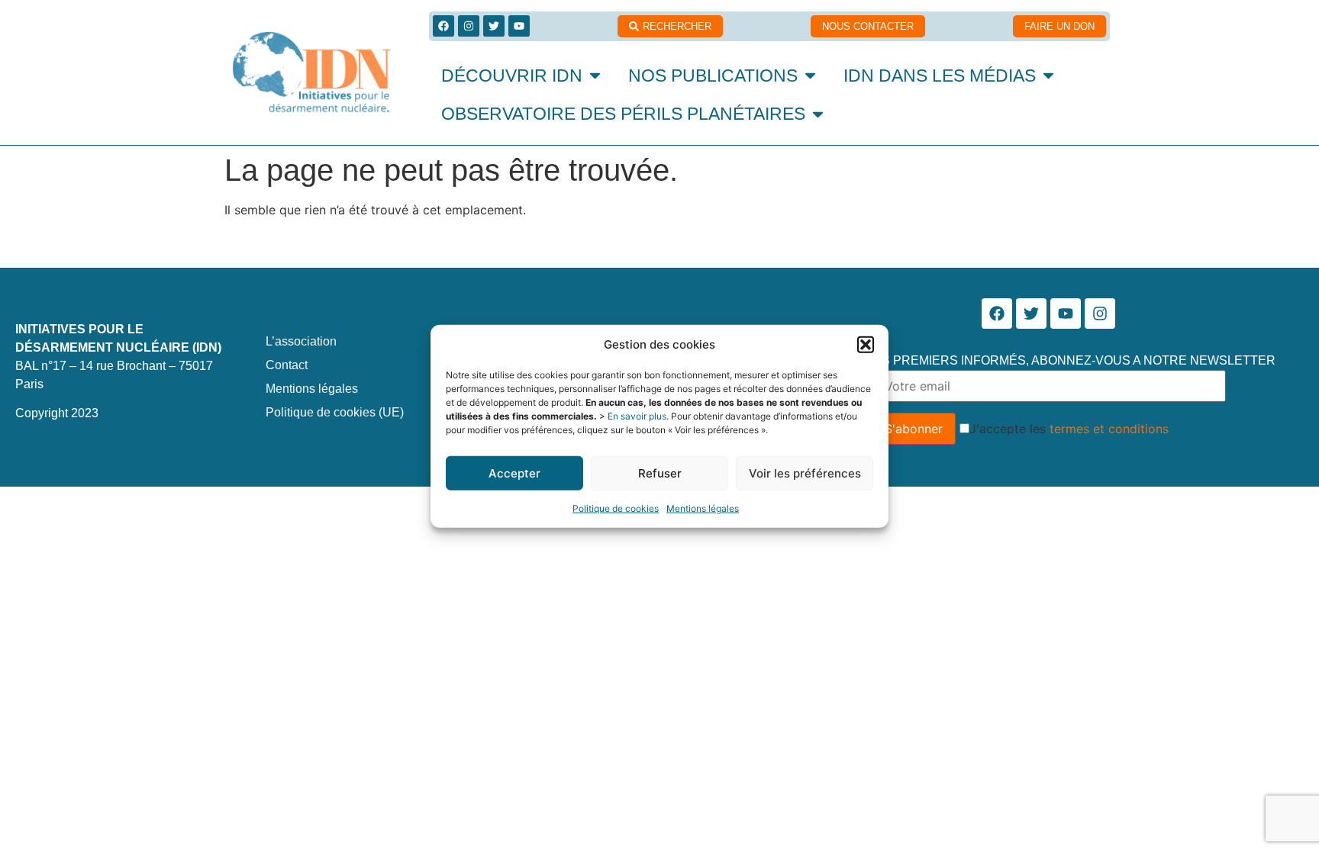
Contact (287, 364)
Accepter (514, 472)
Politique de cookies (615, 508)
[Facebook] (443, 26)
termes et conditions (1109, 428)
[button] (865, 344)
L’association (301, 341)
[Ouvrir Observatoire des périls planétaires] (818, 114)
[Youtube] (519, 26)
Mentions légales (702, 508)
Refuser (660, 472)
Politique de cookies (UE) (335, 412)
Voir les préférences (805, 472)
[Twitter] (494, 26)
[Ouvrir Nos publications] (810, 76)
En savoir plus (637, 416)
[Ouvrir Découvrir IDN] (595, 76)
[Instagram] (468, 26)
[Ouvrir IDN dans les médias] (1048, 76)
